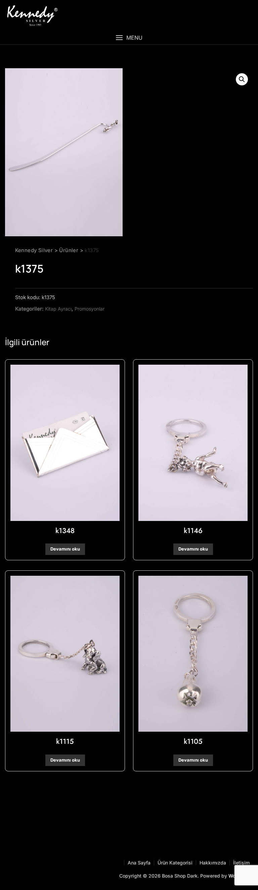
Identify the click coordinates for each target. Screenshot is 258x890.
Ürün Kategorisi (175, 862)
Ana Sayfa (139, 862)
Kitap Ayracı (58, 309)
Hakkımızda (213, 862)
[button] (129, 38)
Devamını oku (65, 549)
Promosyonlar (89, 309)
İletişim (241, 862)
